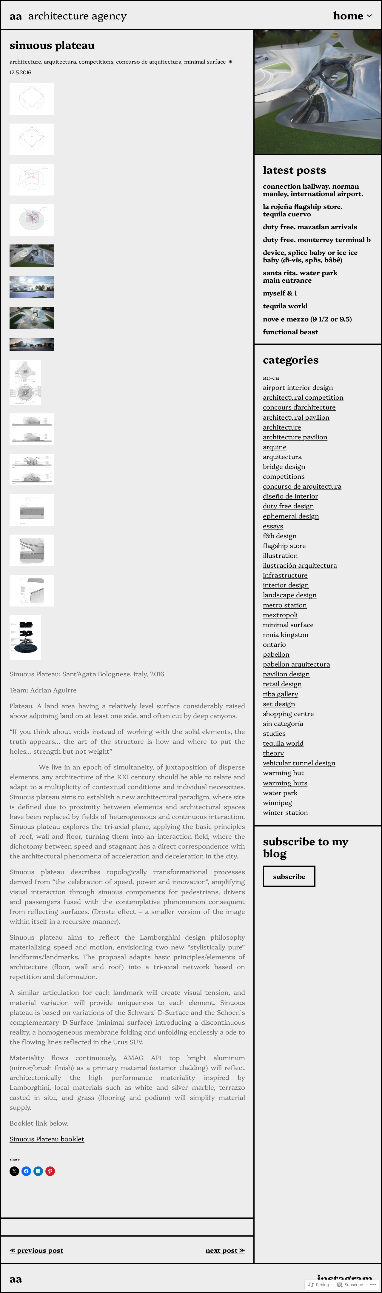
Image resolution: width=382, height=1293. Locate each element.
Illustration (280, 555)
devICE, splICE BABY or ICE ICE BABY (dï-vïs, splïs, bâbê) (310, 256)
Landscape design (290, 594)
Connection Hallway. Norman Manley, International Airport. (313, 189)
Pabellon (276, 653)
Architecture (25, 61)
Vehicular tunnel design (299, 762)
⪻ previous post (36, 1249)
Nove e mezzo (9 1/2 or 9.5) (307, 319)
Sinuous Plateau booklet (47, 1138)
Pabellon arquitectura (296, 663)
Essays (273, 525)
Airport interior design (298, 387)
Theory (273, 752)
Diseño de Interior (290, 495)
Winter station (285, 812)
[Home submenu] (369, 15)
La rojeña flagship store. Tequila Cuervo (303, 210)
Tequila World (285, 306)
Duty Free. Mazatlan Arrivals (310, 226)
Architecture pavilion (295, 436)
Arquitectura (60, 61)
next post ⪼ (225, 1249)
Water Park (280, 792)
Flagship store (284, 545)
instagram (344, 1278)
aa (16, 15)
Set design (279, 703)
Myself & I (280, 293)
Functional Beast (290, 331)
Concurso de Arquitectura (148, 61)
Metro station (285, 604)
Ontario (274, 644)
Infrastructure (285, 574)
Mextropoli (280, 614)
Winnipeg (277, 802)
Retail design (282, 683)
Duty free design (288, 505)
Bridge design (284, 466)
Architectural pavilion (296, 416)
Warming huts (285, 782)
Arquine (274, 446)
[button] (127, 100)
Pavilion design (286, 673)
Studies (274, 733)
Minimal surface (205, 61)
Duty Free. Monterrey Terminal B (317, 239)
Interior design (286, 584)
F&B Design (280, 535)
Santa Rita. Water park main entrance (300, 276)
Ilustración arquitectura (300, 564)
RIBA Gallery (280, 693)
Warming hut (283, 772)
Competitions (96, 61)
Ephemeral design (291, 515)
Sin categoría (283, 723)
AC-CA (271, 377)
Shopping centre (288, 713)
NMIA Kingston (286, 634)
